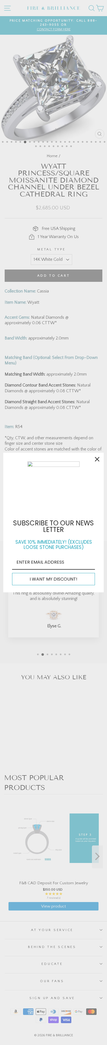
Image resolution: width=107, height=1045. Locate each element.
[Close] (97, 459)
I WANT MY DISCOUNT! (53, 579)
